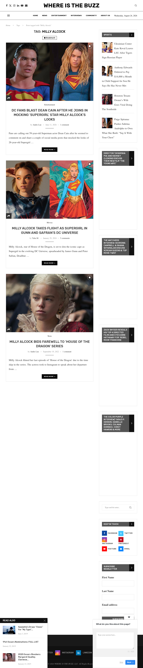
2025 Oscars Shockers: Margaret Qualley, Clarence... (29, 657)
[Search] (135, 5)
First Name (108, 577)
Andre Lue (37, 124)
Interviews (76, 15)
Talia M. (35, 238)
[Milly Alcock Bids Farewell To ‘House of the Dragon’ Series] (49, 303)
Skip (121, 662)
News (44, 15)
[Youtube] (22, 5)
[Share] (8, 98)
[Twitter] (10, 5)
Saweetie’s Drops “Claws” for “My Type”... (30, 628)
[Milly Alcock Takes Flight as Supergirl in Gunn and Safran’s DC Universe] (49, 189)
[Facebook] (7, 5)
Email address (109, 605)
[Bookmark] (89, 46)
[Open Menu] (8, 15)
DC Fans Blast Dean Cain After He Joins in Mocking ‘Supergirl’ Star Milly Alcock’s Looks (50, 114)
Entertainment (59, 15)
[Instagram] (14, 5)
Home (35, 15)
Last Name (108, 591)
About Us (105, 15)
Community (91, 15)
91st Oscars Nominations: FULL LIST (21, 642)
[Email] (26, 5)
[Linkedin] (18, 5)
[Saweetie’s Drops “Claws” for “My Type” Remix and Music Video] (9, 630)
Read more (49, 150)
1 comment (64, 124)
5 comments (65, 238)
